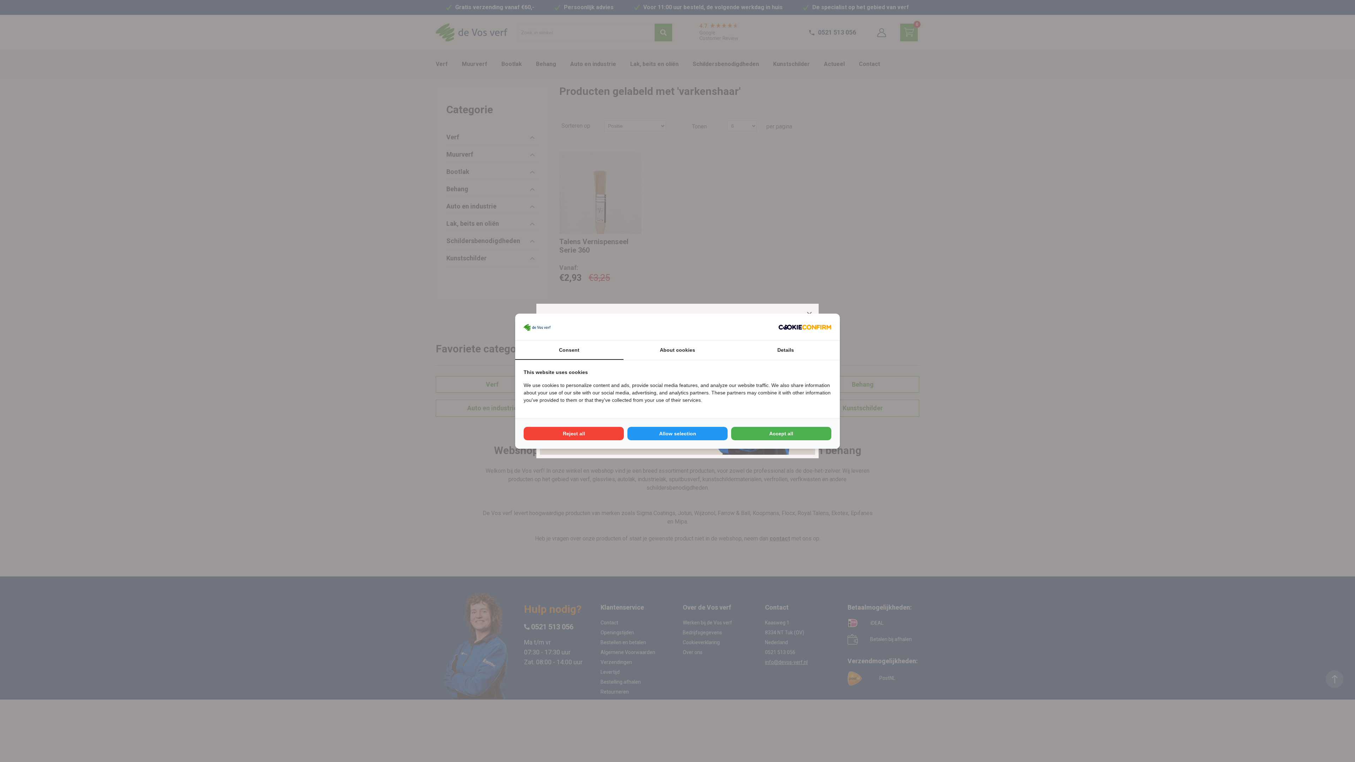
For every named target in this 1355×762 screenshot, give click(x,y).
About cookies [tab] (677, 350)
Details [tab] (785, 350)
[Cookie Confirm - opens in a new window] (804, 327)
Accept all (781, 433)
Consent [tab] (569, 350)
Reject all (574, 433)
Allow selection (677, 433)
